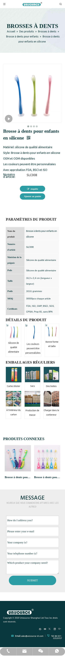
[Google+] (60, 629)
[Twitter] (50, 629)
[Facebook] (40, 629)
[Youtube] (45, 629)
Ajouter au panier (32, 196)
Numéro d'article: (9, 175)
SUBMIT (32, 580)
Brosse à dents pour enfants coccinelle (18, 477)
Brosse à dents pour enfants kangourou (47, 477)
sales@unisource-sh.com (32, 636)
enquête (34, 189)
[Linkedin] (55, 629)
